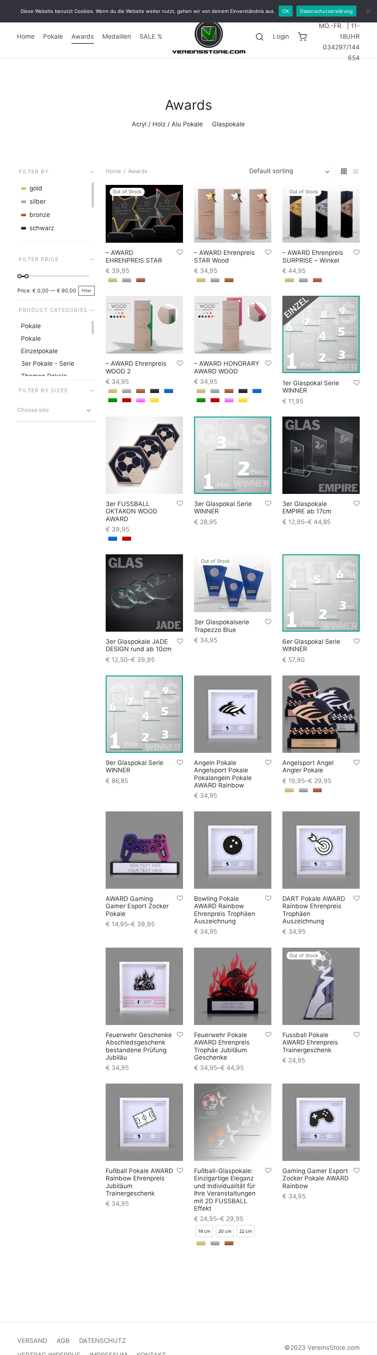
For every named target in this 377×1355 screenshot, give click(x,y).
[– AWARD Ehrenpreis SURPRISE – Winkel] (321, 214)
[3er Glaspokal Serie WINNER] (232, 455)
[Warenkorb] (302, 36)
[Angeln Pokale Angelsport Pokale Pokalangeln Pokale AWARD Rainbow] (232, 714)
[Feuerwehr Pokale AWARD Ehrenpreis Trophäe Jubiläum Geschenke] (232, 986)
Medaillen (116, 36)
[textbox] (56, 409)
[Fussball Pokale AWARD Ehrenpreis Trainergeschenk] (321, 986)
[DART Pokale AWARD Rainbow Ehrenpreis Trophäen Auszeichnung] (321, 850)
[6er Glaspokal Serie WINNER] (321, 593)
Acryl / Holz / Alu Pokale (167, 124)
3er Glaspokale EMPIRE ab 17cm (306, 507)
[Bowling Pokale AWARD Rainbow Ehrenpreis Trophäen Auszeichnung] (232, 850)
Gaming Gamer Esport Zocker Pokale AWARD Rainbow (315, 1178)
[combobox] (56, 411)
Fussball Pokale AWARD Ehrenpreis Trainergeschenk (310, 1042)
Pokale (53, 36)
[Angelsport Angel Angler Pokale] (321, 714)
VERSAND (32, 1340)
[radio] (112, 280)
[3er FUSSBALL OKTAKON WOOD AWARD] (144, 455)
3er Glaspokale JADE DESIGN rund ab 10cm (139, 645)
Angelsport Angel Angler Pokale (308, 766)
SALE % (151, 36)
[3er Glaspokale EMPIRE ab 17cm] (321, 455)
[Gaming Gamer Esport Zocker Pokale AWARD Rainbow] (321, 1122)
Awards (82, 36)
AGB (63, 1340)
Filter (86, 290)
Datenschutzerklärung (326, 11)
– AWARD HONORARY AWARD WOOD (226, 367)
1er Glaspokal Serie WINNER (310, 386)
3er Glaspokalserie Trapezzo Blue (221, 626)
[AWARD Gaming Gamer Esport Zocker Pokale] (144, 850)
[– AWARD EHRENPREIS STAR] (144, 214)
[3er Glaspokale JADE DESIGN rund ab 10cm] (144, 593)
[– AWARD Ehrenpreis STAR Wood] (232, 214)
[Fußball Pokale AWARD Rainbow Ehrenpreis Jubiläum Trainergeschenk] (144, 1122)
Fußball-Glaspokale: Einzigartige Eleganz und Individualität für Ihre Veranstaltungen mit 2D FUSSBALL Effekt (225, 1189)
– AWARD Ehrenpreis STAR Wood (224, 256)
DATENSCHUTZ (102, 1340)
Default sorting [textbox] (271, 171)
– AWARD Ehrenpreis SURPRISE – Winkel (312, 256)
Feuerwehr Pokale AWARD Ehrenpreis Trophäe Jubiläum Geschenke (222, 1046)
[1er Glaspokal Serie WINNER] (321, 334)
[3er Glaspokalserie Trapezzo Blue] (232, 583)
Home (26, 36)
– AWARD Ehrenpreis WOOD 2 (136, 367)
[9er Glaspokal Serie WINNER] (144, 714)
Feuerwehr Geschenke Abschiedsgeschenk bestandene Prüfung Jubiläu (139, 1046)
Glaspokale (228, 124)
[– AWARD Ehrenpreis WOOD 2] (144, 325)
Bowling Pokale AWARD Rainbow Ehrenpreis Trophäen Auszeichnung (224, 910)
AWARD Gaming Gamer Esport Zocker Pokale (137, 906)
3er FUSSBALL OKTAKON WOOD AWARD (131, 511)
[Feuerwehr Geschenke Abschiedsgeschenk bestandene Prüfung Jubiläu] (144, 986)
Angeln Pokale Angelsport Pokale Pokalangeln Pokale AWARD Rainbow (223, 774)
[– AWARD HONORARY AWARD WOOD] (232, 325)
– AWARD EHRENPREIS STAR (134, 256)
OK (285, 11)
